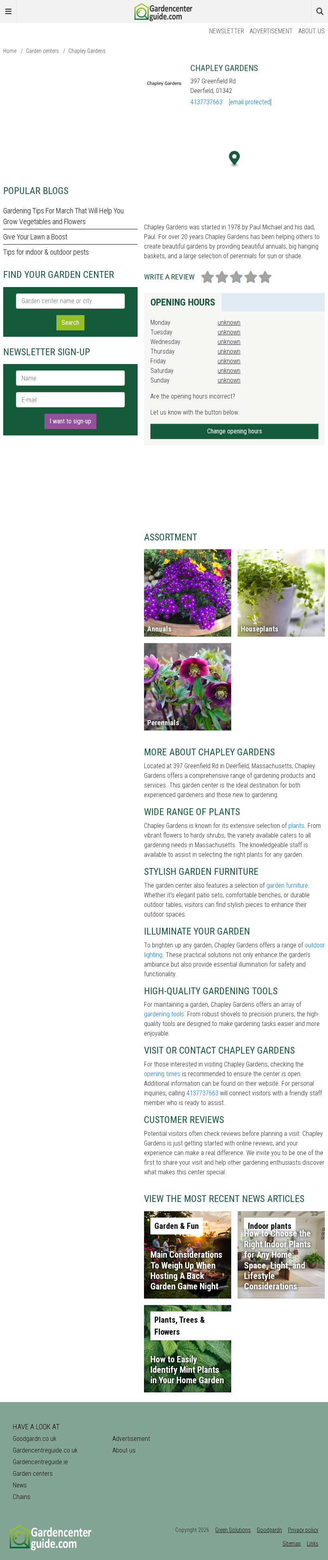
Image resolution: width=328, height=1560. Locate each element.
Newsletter (226, 31)
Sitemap (291, 1543)
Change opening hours (234, 431)
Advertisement (271, 31)
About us (311, 31)
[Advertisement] (70, 119)
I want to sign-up (70, 421)
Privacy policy (303, 1530)
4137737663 (206, 102)
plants (296, 826)
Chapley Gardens (87, 51)
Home (9, 51)
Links (312, 1543)
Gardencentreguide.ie (40, 1462)
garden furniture (287, 885)
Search (70, 322)
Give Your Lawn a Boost (35, 237)
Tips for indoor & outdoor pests (46, 252)
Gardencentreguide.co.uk (45, 1450)
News (20, 1485)
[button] (234, 159)
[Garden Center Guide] (164, 11)
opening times (162, 1074)
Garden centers (42, 51)
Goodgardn (269, 1530)
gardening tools (164, 1014)
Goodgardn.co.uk (34, 1439)
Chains (21, 1497)
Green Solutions (233, 1530)
